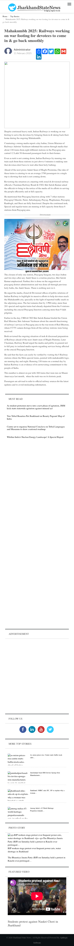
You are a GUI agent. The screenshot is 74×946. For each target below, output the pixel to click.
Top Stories (14, 16)
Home (5, 16)
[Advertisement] (37, 676)
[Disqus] (37, 489)
